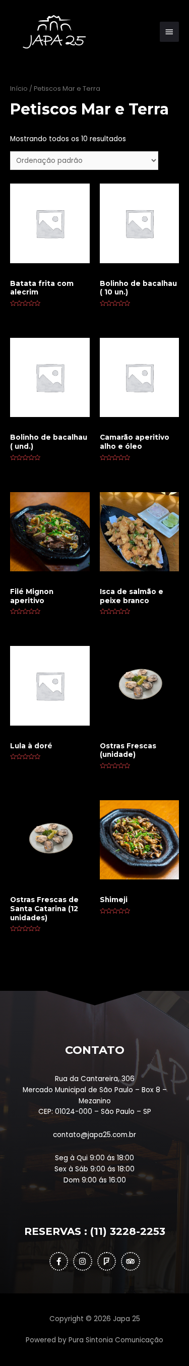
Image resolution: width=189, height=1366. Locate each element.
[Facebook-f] (59, 1261)
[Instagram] (82, 1261)
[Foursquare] (106, 1261)
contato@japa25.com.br (94, 1135)
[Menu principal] (169, 32)
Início (19, 88)
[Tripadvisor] (130, 1261)
